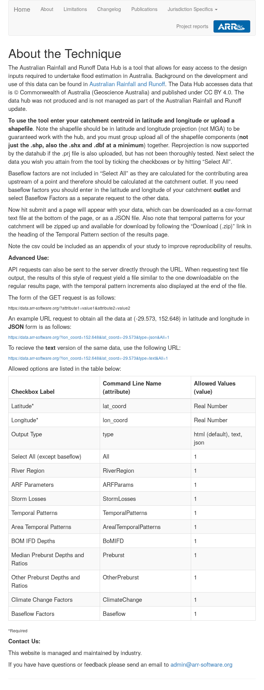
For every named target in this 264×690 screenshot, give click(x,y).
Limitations (75, 8)
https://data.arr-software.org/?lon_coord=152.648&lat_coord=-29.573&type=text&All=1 (88, 358)
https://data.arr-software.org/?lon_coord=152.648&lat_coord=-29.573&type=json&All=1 (88, 337)
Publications (144, 8)
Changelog (109, 8)
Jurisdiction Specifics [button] (191, 8)
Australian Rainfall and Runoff (127, 84)
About (47, 8)
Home (22, 8)
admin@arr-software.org (201, 664)
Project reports (192, 26)
